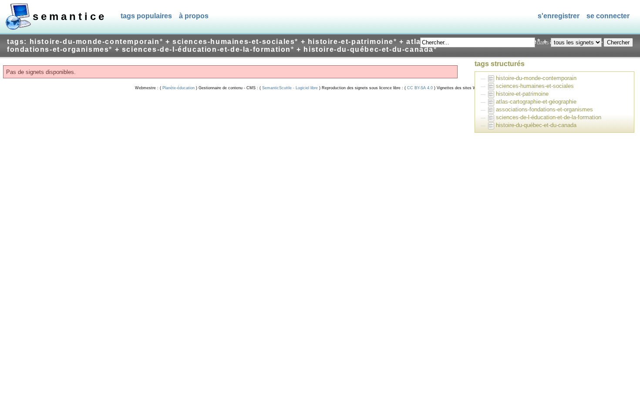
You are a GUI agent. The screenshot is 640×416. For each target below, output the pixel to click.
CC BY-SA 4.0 (420, 88)
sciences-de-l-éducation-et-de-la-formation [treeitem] (548, 117)
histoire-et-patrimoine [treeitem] (522, 94)
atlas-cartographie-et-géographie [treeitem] (536, 101)
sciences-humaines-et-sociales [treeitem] (535, 86)
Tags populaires (146, 16)
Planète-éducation (178, 88)
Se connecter (608, 16)
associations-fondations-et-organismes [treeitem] (544, 109)
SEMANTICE (70, 16)
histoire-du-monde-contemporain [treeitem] (536, 78)
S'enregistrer (558, 16)
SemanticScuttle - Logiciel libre (290, 88)
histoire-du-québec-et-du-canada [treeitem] (536, 125)
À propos (194, 16)
